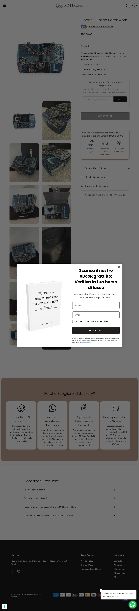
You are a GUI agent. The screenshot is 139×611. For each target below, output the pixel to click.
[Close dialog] (119, 267)
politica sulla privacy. (87, 342)
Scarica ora (96, 330)
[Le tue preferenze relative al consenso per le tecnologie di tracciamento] (4, 606)
